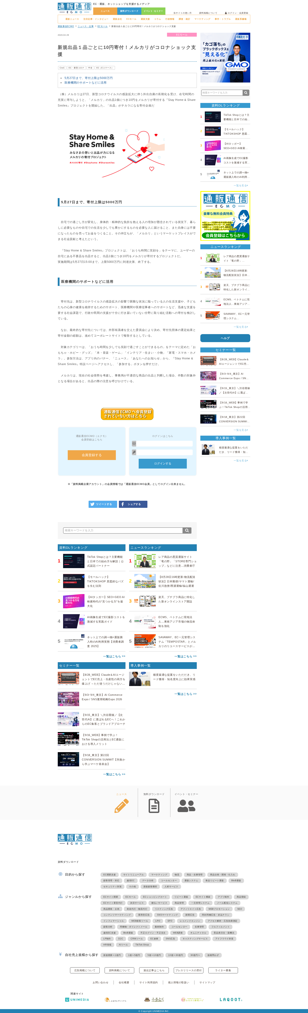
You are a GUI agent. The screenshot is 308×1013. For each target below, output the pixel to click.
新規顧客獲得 (150, 886)
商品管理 (179, 903)
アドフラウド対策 (224, 938)
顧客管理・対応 (111, 880)
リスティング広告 (164, 909)
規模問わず (213, 955)
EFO (170, 921)
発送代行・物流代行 (137, 909)
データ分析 (148, 880)
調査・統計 (184, 19)
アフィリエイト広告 (191, 909)
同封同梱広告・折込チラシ (215, 915)
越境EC (131, 880)
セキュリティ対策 (112, 886)
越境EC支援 (109, 933)
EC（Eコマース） (105, 68)
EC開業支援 (109, 874)
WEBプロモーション (219, 909)
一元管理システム (200, 903)
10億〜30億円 (175, 955)
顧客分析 (107, 927)
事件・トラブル (223, 19)
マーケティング (202, 19)
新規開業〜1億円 (112, 955)
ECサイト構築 (203, 897)
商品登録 (241, 897)
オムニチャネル (198, 933)
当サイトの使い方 (182, 13)
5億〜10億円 (154, 955)
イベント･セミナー (153, 11)
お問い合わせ (101, 982)
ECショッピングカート (155, 897)
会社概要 (124, 982)
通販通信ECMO (66, 26)
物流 (177, 874)
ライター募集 (223, 970)
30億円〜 (195, 955)
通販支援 (145, 19)
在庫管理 (199, 927)
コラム (157, 19)
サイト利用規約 (148, 982)
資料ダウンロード (129, 11)
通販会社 (117, 19)
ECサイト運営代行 (113, 903)
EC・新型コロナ (76, 68)
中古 (90, 68)
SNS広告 (170, 938)
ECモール (131, 19)
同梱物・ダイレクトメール (133, 927)
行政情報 (169, 19)
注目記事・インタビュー (96, 19)
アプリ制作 (223, 897)
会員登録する (92, 455)
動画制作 (159, 927)
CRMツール (137, 938)
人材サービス (171, 886)
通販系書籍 (241, 19)
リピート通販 (181, 897)
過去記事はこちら (154, 970)
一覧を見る (240, 185)
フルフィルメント (220, 927)
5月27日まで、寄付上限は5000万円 (89, 77)
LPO (157, 921)
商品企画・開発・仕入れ (222, 874)
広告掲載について (85, 970)
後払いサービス (159, 903)
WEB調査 (178, 933)
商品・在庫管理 (195, 874)
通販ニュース (72, 19)
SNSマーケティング (167, 915)
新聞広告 (189, 915)
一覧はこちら (112, 656)
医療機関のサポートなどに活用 (86, 82)
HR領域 (107, 944)
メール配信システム (227, 903)
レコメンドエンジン (190, 921)
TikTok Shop (142, 944)
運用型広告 (144, 915)
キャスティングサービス (195, 938)
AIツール (123, 944)
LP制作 (107, 938)
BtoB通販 (236, 880)
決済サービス (137, 903)
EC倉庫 (154, 938)
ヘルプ (225, 338)
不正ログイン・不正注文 (153, 933)
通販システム (191, 880)
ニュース (105, 11)
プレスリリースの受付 (188, 970)
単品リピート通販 (215, 880)
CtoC (62, 68)
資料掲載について (208, 13)
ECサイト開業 (110, 897)
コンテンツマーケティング (117, 915)
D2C (120, 938)
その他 (132, 886)
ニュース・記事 (86, 26)
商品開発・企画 (111, 909)
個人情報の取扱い (178, 982)
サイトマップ (207, 982)
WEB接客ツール (139, 921)
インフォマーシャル (113, 921)
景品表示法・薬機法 (224, 933)
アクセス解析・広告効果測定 (222, 921)
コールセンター (169, 880)
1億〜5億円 (134, 955)
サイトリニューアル (133, 874)
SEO (239, 909)
